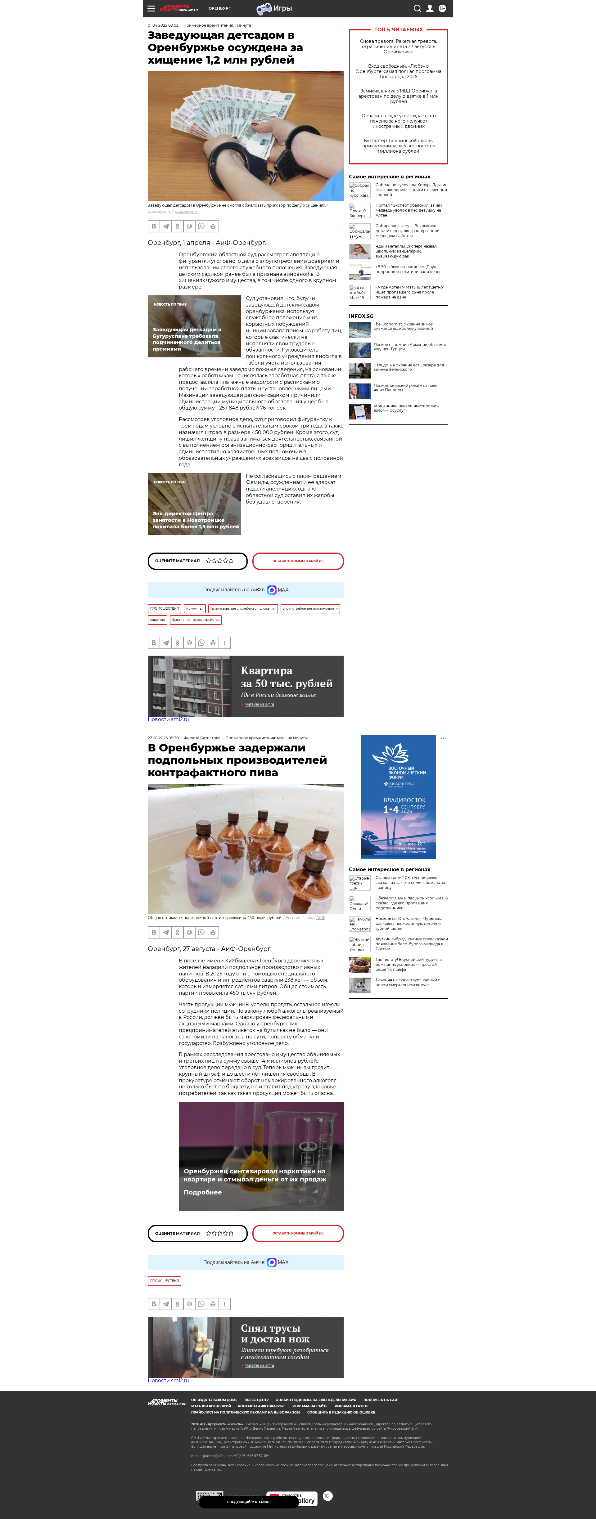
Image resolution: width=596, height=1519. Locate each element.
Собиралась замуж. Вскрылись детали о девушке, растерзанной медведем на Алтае (408, 230)
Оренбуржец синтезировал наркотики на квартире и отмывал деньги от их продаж (255, 1175)
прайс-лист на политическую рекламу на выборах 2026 (245, 1412)
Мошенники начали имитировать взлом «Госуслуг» (406, 408)
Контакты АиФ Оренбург (261, 1406)
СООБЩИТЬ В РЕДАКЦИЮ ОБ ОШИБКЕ (341, 1412)
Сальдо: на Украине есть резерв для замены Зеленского (409, 367)
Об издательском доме (214, 1400)
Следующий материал (249, 1502)
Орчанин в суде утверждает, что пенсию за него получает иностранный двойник (399, 121)
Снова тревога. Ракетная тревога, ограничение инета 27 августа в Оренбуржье (398, 47)
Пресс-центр (257, 1400)
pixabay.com (187, 211)
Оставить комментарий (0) (298, 561)
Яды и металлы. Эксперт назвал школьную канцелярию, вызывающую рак (406, 251)
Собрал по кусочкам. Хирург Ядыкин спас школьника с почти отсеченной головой (412, 189)
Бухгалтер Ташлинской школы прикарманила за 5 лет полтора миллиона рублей (398, 146)
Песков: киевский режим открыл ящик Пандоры (405, 387)
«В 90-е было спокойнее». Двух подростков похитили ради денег (408, 269)
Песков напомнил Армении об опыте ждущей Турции (410, 347)
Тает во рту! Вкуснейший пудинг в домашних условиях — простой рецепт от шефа (409, 964)
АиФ (320, 917)
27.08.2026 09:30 (163, 738)
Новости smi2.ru (168, 719)
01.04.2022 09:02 (163, 25)
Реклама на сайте (309, 1406)
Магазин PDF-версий (211, 1406)
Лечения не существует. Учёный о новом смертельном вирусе (408, 982)
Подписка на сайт (381, 1400)
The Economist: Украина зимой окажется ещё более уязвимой (403, 326)
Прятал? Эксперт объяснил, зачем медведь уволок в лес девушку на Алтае (409, 210)
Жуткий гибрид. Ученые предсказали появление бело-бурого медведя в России (412, 944)
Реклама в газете (351, 1406)
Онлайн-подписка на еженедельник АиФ (316, 1400)
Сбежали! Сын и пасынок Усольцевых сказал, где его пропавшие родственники (412, 903)
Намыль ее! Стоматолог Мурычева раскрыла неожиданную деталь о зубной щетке (409, 923)
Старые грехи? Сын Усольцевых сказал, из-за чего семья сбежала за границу (410, 882)
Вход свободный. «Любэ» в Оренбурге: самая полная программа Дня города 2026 (398, 71)
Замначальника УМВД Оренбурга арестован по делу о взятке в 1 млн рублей (399, 96)
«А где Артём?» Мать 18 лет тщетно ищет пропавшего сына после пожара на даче (409, 292)
